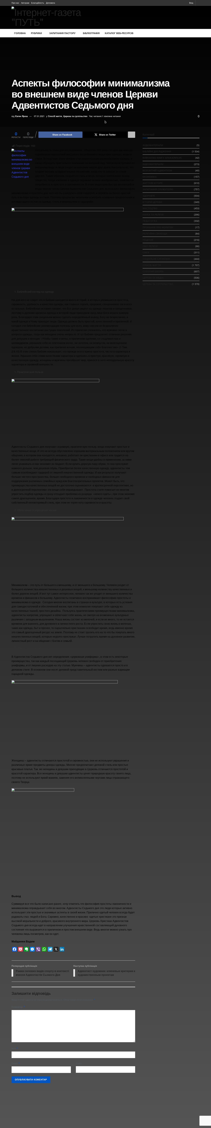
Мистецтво (150, 208)
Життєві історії (152, 183)
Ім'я (15, 1048)
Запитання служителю (158, 189)
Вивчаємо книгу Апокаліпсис (162, 157)
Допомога (50, 2)
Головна (20, 33)
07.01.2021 (39, 116)
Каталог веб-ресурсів (119, 33)
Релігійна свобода (155, 233)
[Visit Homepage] (56, 17)
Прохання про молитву (158, 227)
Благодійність (37, 2)
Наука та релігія (153, 214)
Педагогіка (150, 220)
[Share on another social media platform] (131, 135)
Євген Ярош (21, 116)
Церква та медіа (153, 277)
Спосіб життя (55, 116)
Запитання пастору (62, 33)
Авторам (25, 2)
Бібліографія (91, 33)
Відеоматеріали (153, 164)
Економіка (150, 176)
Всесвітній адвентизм (157, 170)
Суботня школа (153, 271)
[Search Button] (198, 3)
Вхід (191, 2)
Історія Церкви (152, 202)
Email (16, 1063)
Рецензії (148, 239)
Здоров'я (149, 195)
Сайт (78, 1063)
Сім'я (146, 252)
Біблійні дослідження (157, 151)
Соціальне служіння (156, 258)
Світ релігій (150, 246)
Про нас (15, 2)
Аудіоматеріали (153, 145)
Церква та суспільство (75, 116)
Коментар (18, 1006)
